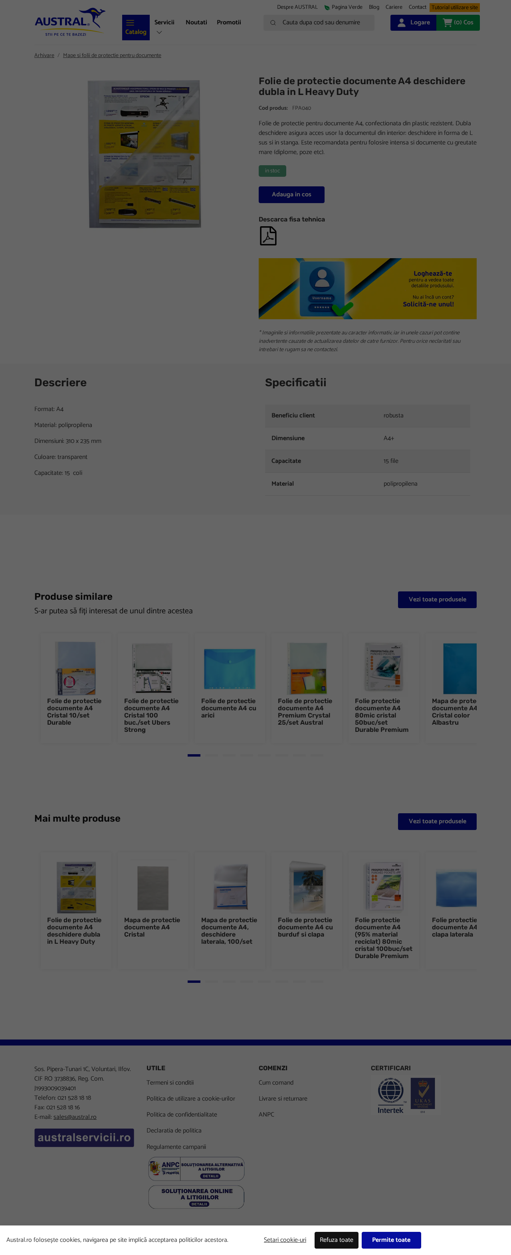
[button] (394, 7)
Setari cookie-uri (285, 1240)
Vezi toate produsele (437, 599)
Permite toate (391, 1240)
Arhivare (44, 55)
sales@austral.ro (75, 1117)
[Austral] (70, 22)
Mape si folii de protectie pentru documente (112, 55)
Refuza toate (336, 1240)
